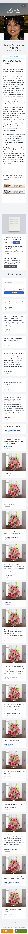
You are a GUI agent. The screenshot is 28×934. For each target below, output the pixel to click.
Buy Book (16, 242)
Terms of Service (18, 927)
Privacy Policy (10, 927)
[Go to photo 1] (13, 560)
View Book (7, 242)
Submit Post (14, 292)
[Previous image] (3, 553)
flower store (6, 179)
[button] (14, 462)
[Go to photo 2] (14, 662)
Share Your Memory (10, 266)
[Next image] (25, 553)
